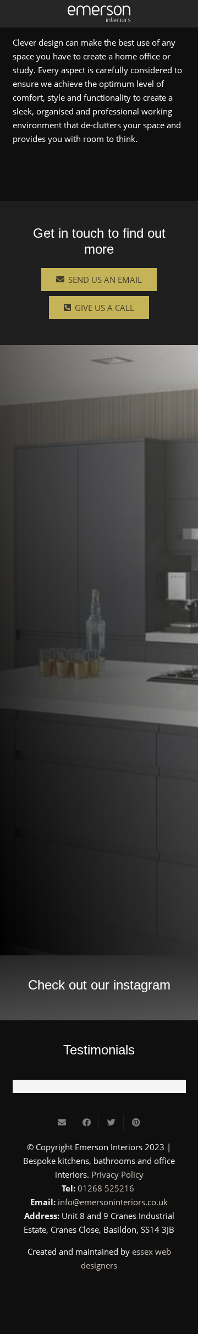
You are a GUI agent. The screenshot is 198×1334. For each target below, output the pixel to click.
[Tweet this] (111, 1122)
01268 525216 (106, 1188)
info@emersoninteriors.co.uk (113, 1201)
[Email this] (62, 1122)
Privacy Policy (117, 1174)
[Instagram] (99, 1291)
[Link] (99, 14)
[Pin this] (136, 1122)
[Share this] (86, 1122)
